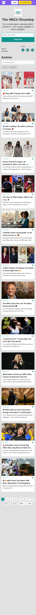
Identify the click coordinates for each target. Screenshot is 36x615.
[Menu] (33, 2)
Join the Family (25, 2)
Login (14, 2)
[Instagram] (32, 50)
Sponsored (13, 67)
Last (29, 503)
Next (21, 503)
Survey (5, 67)
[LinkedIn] (23, 50)
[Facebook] (28, 50)
